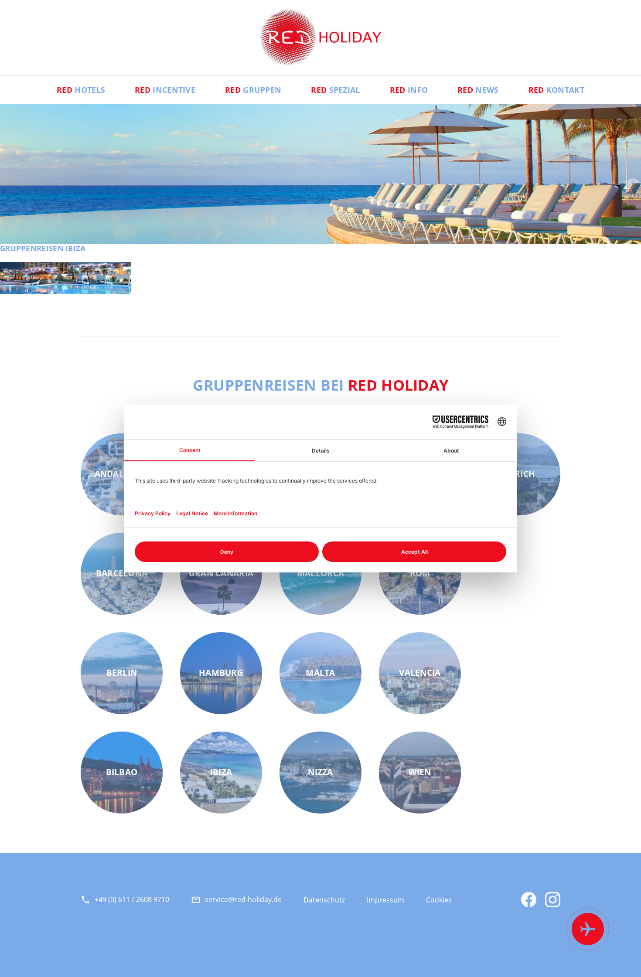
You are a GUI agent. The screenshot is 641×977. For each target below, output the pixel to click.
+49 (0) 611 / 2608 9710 (132, 899)
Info (409, 90)
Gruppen (253, 90)
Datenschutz (324, 900)
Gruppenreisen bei (321, 385)
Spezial (335, 90)
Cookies (439, 900)
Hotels (81, 90)
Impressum (385, 900)
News (477, 90)
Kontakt (556, 90)
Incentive (165, 90)
